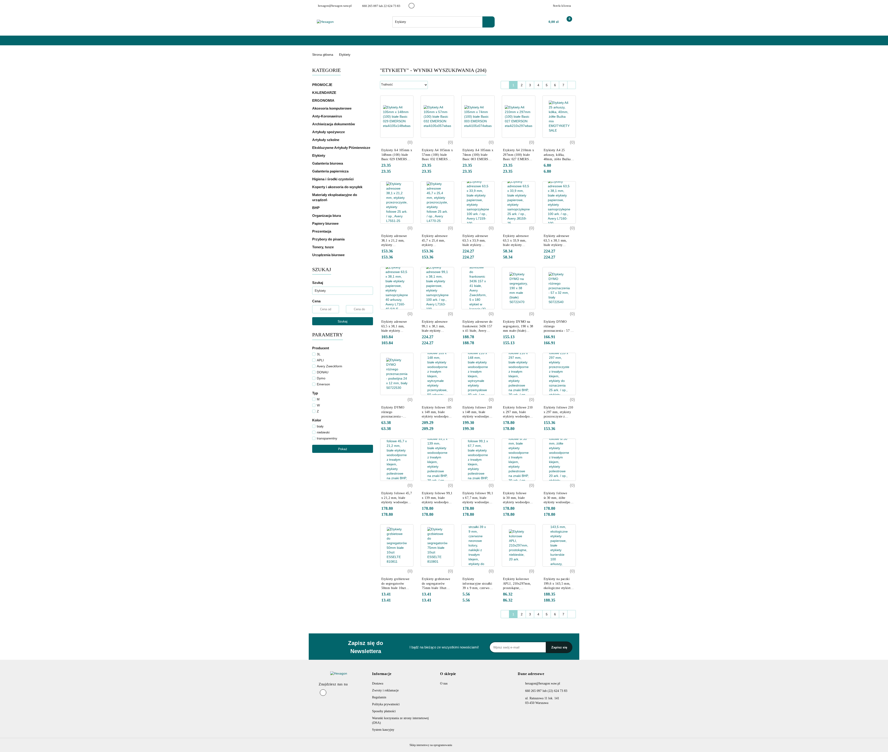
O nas (359, 43)
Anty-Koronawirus (327, 116)
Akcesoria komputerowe (332, 108)
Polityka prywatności (386, 704)
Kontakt (377, 43)
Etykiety (319, 155)
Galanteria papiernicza (330, 171)
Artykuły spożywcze (329, 132)
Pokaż (342, 449)
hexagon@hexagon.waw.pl (542, 683)
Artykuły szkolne (326, 140)
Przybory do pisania (328, 239)
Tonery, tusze (323, 247)
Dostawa (377, 683)
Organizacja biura (327, 216)
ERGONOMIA (323, 100)
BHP (316, 208)
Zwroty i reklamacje (385, 690)
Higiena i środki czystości (333, 179)
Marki (343, 43)
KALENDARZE (324, 93)
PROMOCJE (322, 85)
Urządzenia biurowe (328, 255)
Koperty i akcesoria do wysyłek (337, 187)
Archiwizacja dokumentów (334, 124)
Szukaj (342, 321)
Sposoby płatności (384, 711)
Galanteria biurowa (328, 163)
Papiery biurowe (325, 223)
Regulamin (379, 697)
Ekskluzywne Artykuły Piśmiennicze (341, 148)
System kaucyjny (383, 729)
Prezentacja (322, 231)
